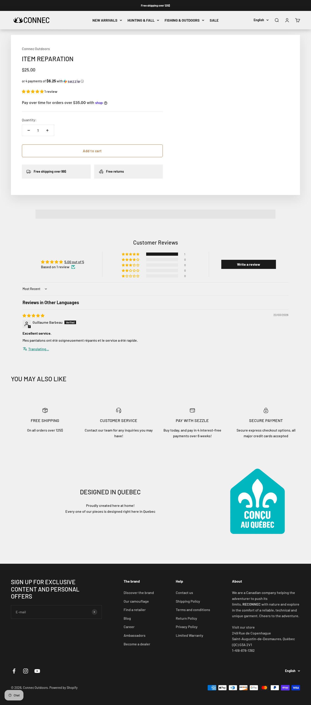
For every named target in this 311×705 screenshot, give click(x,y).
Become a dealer (137, 644)
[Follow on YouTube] (37, 671)
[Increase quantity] (47, 130)
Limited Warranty (189, 635)
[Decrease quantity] (28, 130)
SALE (214, 20)
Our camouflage (136, 601)
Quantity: (29, 120)
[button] (92, 81)
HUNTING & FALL (141, 20)
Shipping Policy (188, 601)
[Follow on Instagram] (26, 671)
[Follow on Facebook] (14, 671)
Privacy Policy (187, 626)
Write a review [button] (248, 264)
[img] (33, 315)
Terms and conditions (193, 609)
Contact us (184, 592)
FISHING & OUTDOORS (182, 20)
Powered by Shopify (63, 688)
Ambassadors (134, 635)
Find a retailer (135, 609)
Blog (127, 618)
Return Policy (186, 618)
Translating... (38, 349)
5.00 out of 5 (74, 262)
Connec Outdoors (36, 48)
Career (129, 626)
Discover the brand (139, 592)
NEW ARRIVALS (104, 20)
